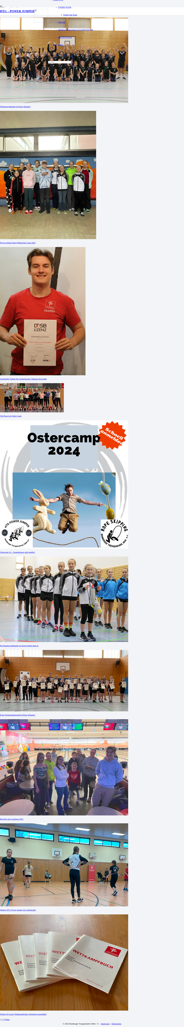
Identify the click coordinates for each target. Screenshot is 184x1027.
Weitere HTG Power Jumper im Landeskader (18, 910)
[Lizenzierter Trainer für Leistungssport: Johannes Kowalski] (42, 375)
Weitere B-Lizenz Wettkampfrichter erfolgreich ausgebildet (23, 1014)
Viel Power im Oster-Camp (11, 416)
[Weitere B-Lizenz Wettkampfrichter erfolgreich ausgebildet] (64, 1010)
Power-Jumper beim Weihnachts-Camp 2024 (17, 243)
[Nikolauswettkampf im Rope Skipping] (64, 102)
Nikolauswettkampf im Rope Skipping (15, 107)
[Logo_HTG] (41, 22)
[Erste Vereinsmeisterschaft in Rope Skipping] (64, 711)
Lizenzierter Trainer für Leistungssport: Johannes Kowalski (23, 379)
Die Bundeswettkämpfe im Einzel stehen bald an (19, 646)
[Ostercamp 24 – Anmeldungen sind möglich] (64, 548)
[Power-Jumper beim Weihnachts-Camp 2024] (48, 238)
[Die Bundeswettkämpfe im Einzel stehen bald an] (64, 641)
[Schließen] (49, 70)
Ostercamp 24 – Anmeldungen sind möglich (17, 552)
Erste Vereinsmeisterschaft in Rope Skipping (17, 715)
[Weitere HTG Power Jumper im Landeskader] (64, 906)
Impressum (105, 1024)
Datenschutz (116, 1024)
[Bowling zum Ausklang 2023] (64, 815)
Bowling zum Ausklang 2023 (11, 819)
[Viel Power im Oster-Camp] (32, 412)
